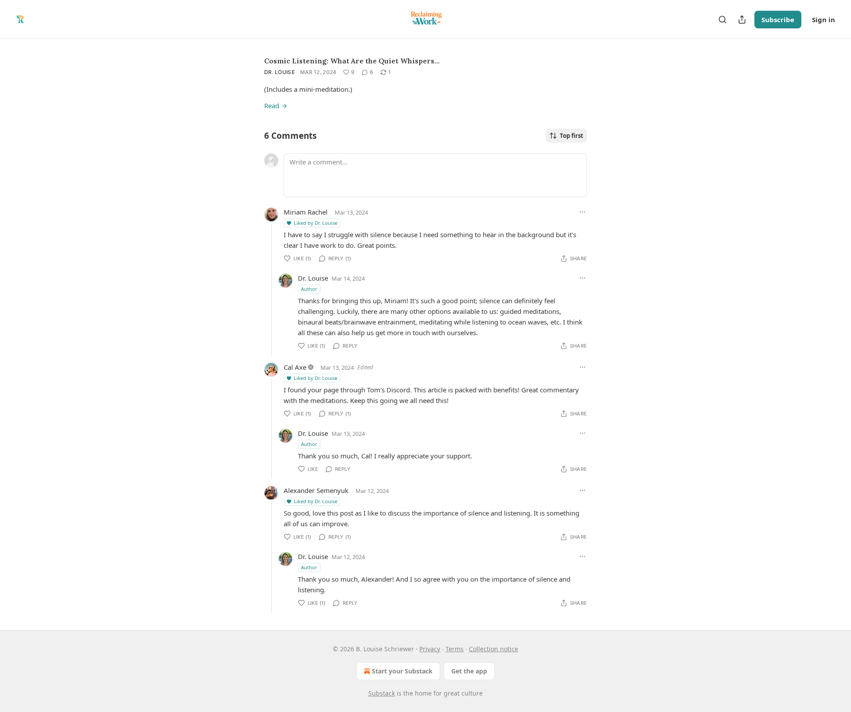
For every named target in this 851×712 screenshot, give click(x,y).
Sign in (823, 19)
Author (309, 289)
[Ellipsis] (582, 212)
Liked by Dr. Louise (315, 222)
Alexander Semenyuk (316, 490)
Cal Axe (295, 367)
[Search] (722, 19)
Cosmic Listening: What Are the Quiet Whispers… (352, 60)
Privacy (429, 649)
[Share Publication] (742, 19)
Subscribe (777, 19)
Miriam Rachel (306, 211)
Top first (571, 136)
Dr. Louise (279, 72)
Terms (454, 649)
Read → (275, 105)
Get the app (469, 671)
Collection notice (493, 649)
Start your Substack (402, 671)
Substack (381, 693)
